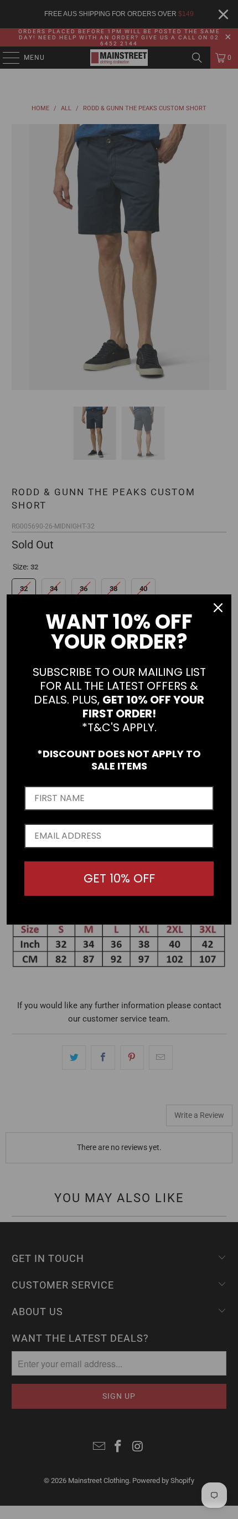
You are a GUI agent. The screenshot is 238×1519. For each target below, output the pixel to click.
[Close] (218, 607)
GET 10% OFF (119, 878)
